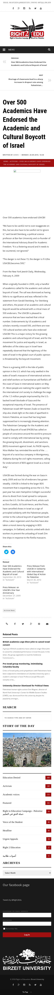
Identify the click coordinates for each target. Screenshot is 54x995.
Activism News (9, 610)
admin (16, 155)
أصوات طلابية (9, 856)
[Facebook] (15, 624)
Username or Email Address (15, 911)
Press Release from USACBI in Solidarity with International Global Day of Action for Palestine (36, 571)
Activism (14, 161)
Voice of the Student (13, 822)
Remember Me (11, 929)
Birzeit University (37, 979)
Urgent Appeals (10, 839)
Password (7, 920)
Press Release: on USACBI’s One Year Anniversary (11, 590)
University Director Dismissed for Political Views (26, 685)
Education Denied (11, 777)
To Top (25, 992)
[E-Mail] (47, 624)
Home (5, 161)
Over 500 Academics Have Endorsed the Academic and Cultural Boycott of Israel (13, 570)
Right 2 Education (11, 847)
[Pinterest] (39, 624)
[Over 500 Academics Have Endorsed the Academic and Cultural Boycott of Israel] (27, 190)
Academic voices (11, 794)
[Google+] (31, 624)
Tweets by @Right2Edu (12, 900)
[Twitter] (23, 624)
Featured (7, 803)
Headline (7, 830)
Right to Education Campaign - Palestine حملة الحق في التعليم (23, 812)
